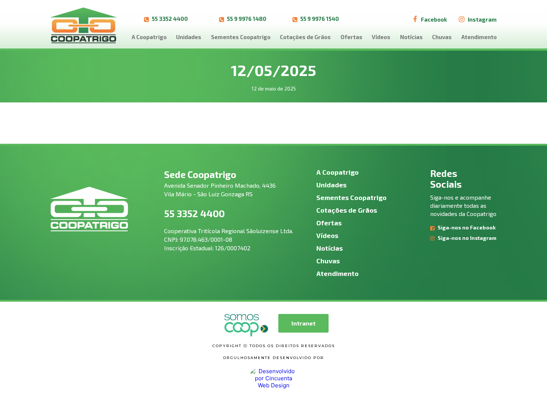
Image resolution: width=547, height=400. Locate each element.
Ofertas (351, 37)
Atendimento (479, 37)
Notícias (411, 37)
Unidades (188, 37)
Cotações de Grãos (305, 37)
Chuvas (442, 37)
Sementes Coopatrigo (241, 37)
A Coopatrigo (149, 37)
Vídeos (381, 37)
